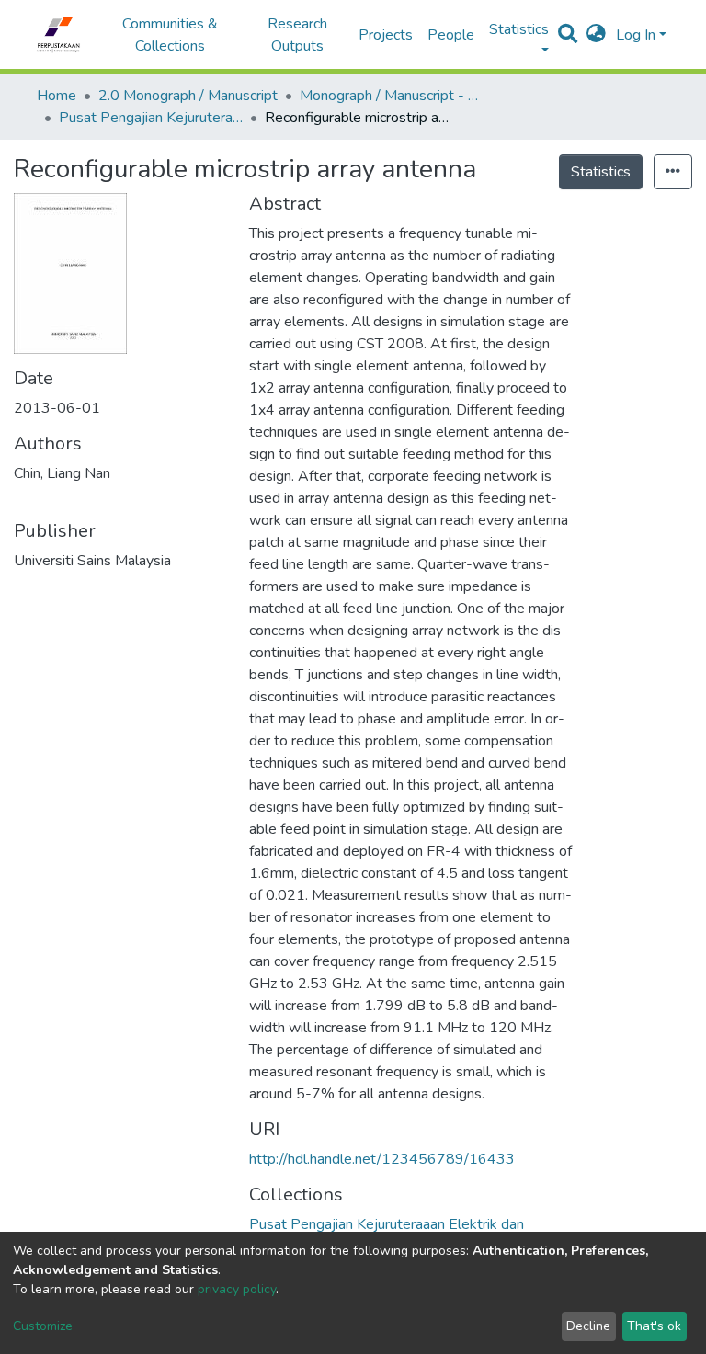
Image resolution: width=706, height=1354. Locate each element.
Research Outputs (297, 35)
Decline (588, 1326)
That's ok (654, 1326)
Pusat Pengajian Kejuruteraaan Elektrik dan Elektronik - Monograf (151, 118)
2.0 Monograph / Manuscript (188, 95)
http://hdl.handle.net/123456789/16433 (382, 1159)
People (450, 35)
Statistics (601, 172)
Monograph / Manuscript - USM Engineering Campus (392, 95)
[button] (596, 35)
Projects (386, 35)
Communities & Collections (170, 35)
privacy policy (237, 1289)
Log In (635, 35)
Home (56, 95)
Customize (43, 1326)
